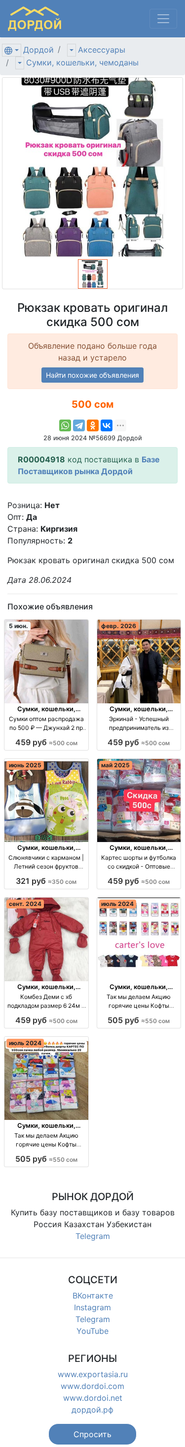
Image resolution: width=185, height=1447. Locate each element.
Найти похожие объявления (92, 375)
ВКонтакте (93, 1295)
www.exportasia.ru (93, 1374)
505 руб (139, 1020)
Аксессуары (101, 50)
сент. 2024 (25, 903)
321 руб (46, 881)
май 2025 (115, 765)
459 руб (46, 742)
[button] (92, 1434)
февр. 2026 (118, 626)
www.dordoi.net (92, 1398)
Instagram (92, 1307)
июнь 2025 (25, 765)
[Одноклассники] (93, 425)
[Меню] (163, 19)
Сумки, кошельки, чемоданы (82, 62)
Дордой (38, 50)
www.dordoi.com (92, 1386)
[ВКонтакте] (106, 425)
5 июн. (18, 626)
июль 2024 (117, 903)
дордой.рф (92, 1410)
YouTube (92, 1331)
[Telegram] (79, 425)
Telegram (92, 1236)
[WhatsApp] (65, 425)
